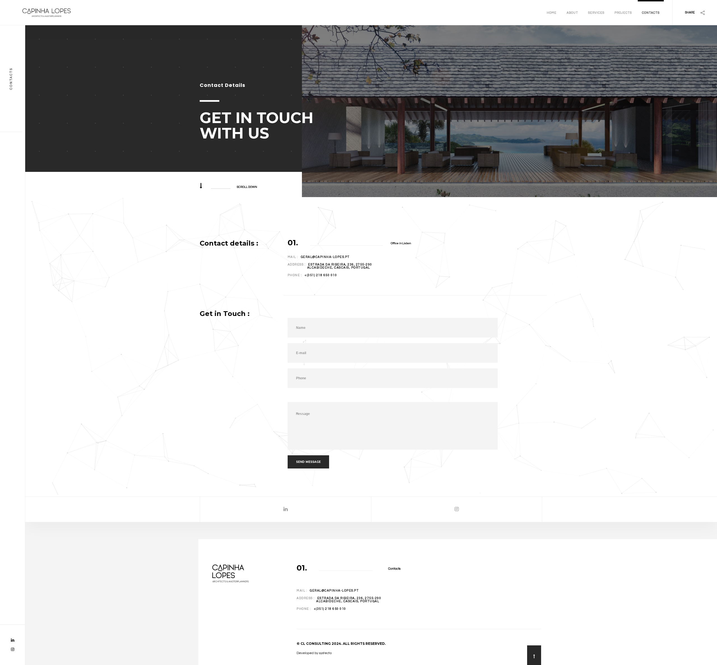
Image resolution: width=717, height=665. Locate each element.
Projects (623, 12)
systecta (325, 653)
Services (596, 12)
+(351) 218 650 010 (320, 275)
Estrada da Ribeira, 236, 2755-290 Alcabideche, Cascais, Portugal (330, 266)
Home (552, 12)
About (572, 12)
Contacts (651, 12)
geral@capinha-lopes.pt (325, 256)
